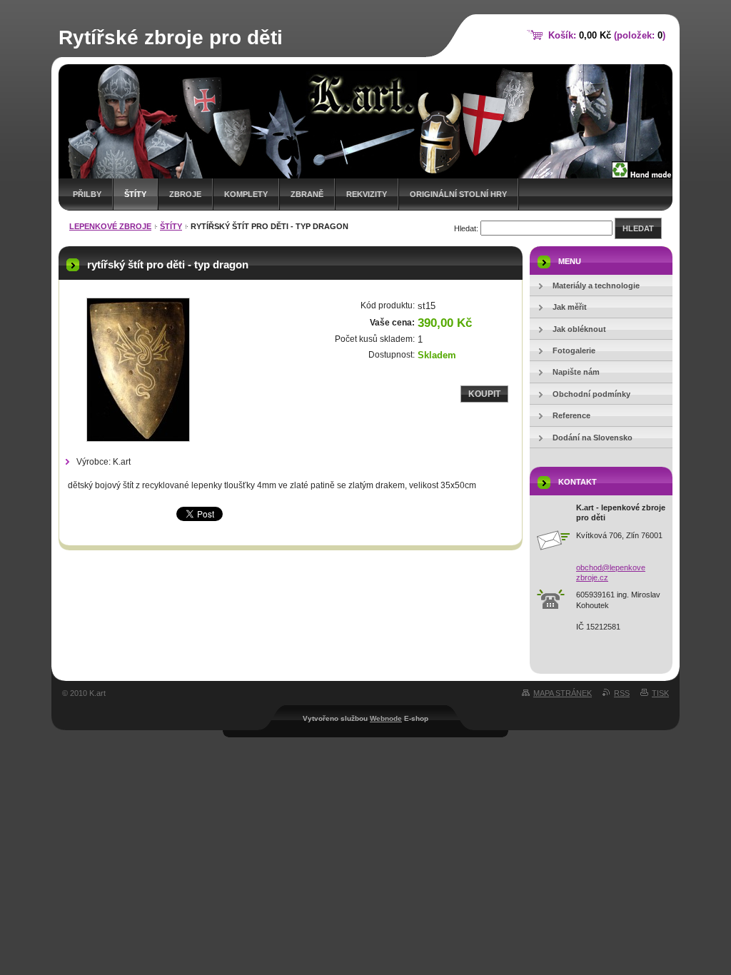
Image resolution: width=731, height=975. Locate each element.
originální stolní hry (458, 194)
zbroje (185, 194)
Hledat (638, 228)
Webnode (386, 718)
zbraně (307, 194)
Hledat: (466, 228)
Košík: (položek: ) (606, 35)
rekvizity (366, 194)
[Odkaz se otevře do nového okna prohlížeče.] (138, 370)
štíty (135, 194)
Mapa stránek (562, 693)
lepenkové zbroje (110, 226)
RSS (622, 693)
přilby (87, 194)
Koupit (484, 394)
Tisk (660, 693)
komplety (246, 194)
